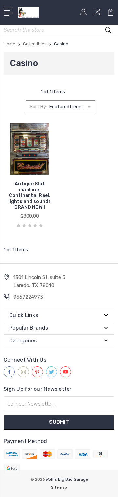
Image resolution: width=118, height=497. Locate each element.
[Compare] (97, 14)
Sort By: (38, 106)
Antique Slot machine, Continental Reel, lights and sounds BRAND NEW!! (29, 195)
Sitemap (59, 487)
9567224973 (28, 297)
